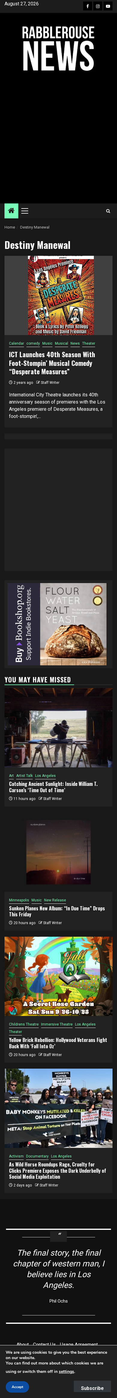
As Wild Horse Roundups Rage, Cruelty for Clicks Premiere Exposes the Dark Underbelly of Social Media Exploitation (57, 1171)
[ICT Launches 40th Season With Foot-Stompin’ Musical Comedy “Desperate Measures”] (58, 295)
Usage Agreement (79, 1344)
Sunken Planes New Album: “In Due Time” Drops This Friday (57, 911)
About (22, 1344)
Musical (61, 343)
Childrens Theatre (24, 1024)
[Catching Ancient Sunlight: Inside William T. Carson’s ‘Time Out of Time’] (58, 727)
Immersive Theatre (57, 1024)
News (75, 343)
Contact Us (44, 1344)
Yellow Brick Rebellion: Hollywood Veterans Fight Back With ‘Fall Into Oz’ (58, 1043)
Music (47, 343)
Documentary (37, 1156)
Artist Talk (24, 776)
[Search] (108, 211)
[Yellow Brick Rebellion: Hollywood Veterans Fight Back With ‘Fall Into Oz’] (58, 976)
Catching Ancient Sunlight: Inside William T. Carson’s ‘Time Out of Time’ (53, 787)
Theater (88, 343)
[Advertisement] (58, 137)
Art (11, 776)
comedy (33, 343)
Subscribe (92, 1388)
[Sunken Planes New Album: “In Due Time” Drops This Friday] (58, 852)
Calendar (16, 343)
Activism (16, 1156)
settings (66, 1371)
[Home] (11, 211)
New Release (55, 900)
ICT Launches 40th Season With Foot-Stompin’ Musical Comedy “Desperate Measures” (52, 362)
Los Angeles (45, 776)
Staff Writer (50, 383)
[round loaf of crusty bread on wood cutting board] (57, 624)
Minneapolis (19, 900)
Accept (17, 1387)
